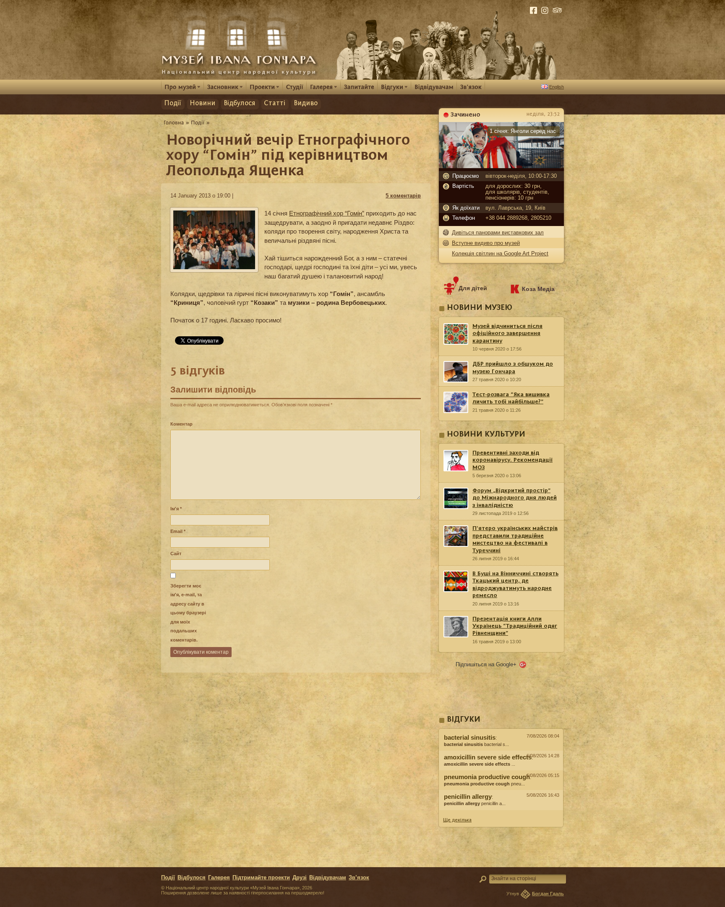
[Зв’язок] (471, 86)
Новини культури (486, 435)
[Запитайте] (359, 86)
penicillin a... (475, 803)
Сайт (175, 553)
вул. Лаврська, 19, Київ (515, 208)
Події (172, 103)
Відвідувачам (327, 878)
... (479, 764)
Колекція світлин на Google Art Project (500, 253)
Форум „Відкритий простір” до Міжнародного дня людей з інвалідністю (514, 498)
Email (177, 531)
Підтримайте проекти (261, 878)
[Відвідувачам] (434, 86)
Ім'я (176, 508)
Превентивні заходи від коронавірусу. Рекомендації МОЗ (512, 460)
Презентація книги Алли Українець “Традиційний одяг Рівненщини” (514, 626)
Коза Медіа (538, 289)
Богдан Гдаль (548, 893)
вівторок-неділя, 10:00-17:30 (521, 176)
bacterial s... (476, 744)
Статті (274, 103)
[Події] (198, 122)
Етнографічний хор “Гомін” (326, 213)
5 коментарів (403, 195)
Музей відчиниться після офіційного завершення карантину (507, 333)
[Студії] (294, 86)
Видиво (306, 103)
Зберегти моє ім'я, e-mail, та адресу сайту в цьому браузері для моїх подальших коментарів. (188, 612)
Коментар (181, 423)
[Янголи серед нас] (501, 166)
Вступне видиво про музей (486, 243)
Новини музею (479, 308)
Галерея (219, 878)
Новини (202, 103)
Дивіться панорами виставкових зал (498, 232)
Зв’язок (359, 878)
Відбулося (240, 103)
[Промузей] (182, 87)
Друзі (299, 878)
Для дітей (473, 288)
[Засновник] (225, 87)
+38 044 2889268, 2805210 (518, 218)
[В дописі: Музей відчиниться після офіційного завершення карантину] (501, 812)
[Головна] (174, 122)
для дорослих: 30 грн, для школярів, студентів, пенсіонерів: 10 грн (517, 192)
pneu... (484, 783)
